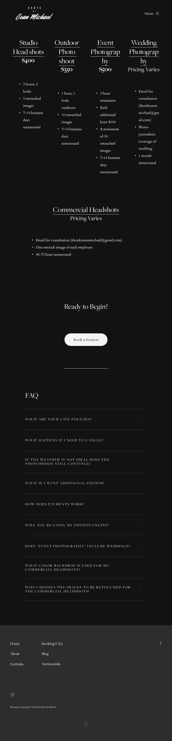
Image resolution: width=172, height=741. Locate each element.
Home (14, 643)
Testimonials (51, 663)
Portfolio (17, 664)
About (14, 653)
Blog (45, 653)
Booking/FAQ (52, 643)
